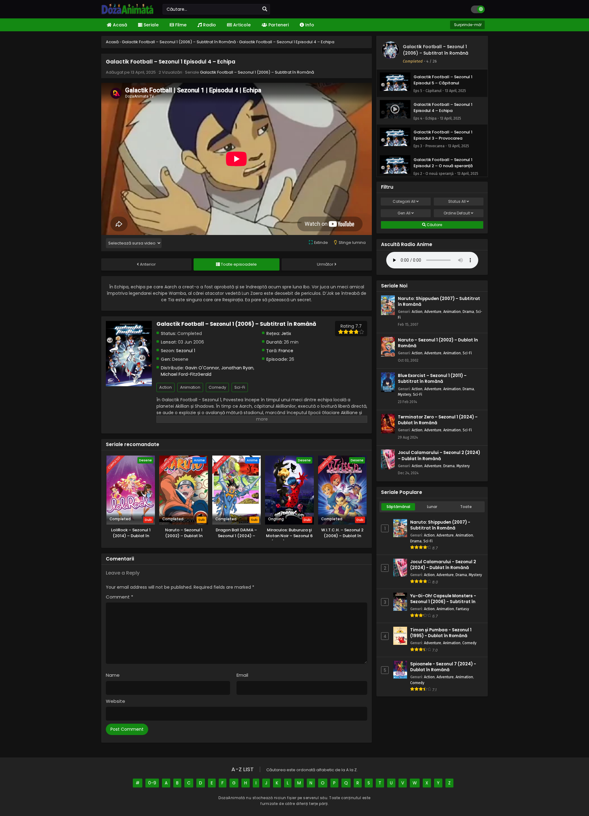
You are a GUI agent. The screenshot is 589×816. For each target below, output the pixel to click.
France (286, 351)
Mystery (404, 394)
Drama (468, 311)
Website (115, 701)
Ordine (457, 213)
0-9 (152, 783)
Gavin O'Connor (202, 368)
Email (242, 675)
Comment (119, 597)
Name (113, 675)
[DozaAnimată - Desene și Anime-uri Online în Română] (127, 13)
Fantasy (462, 608)
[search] (264, 9)
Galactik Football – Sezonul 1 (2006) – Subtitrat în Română (257, 72)
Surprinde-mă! (467, 24)
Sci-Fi (239, 387)
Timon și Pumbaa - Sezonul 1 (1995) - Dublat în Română (441, 633)
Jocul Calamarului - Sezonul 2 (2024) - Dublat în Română (443, 565)
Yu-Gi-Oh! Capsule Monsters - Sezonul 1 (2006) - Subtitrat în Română (443, 601)
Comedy (217, 387)
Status (457, 201)
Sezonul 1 (185, 351)
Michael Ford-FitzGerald (186, 374)
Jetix (286, 333)
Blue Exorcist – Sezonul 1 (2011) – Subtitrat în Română (432, 378)
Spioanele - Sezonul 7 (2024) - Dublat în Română (443, 667)
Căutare (434, 224)
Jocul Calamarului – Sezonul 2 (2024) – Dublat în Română (439, 455)
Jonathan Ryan (237, 368)
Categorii (404, 201)
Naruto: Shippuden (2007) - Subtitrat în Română (440, 525)
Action (165, 387)
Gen (404, 213)
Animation (190, 387)
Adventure (432, 311)
